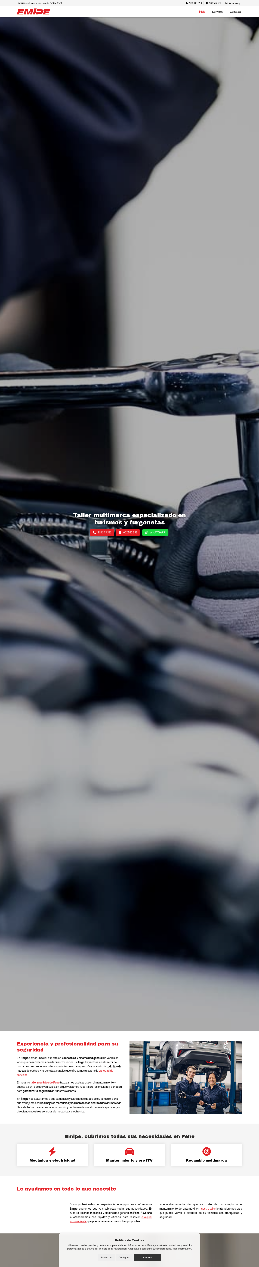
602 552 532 (130, 532)
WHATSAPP (158, 532)
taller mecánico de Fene (45, 1082)
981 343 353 (105, 532)
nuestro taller (208, 1208)
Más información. (182, 1248)
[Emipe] (33, 11)
